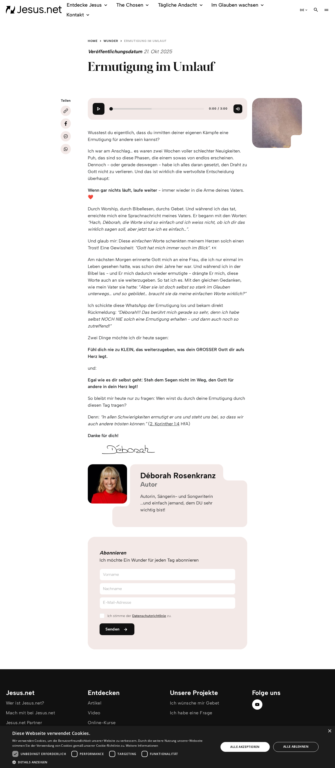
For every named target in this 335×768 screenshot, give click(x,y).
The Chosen (129, 5)
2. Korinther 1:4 (165, 424)
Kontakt (75, 15)
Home (93, 41)
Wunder (110, 41)
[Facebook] (66, 123)
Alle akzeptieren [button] (244, 747)
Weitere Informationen (142, 745)
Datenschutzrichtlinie (149, 616)
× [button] (329, 731)
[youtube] (257, 704)
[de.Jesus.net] (34, 10)
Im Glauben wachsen (234, 5)
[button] (112, 762)
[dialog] (167, 747)
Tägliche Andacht (177, 5)
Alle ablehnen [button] (296, 746)
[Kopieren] (66, 111)
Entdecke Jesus (84, 5)
